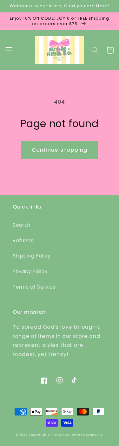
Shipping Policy (32, 255)
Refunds (23, 240)
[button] (8, 50)
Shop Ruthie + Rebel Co (49, 435)
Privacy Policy (30, 271)
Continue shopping (60, 150)
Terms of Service (34, 287)
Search (21, 225)
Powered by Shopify (86, 435)
